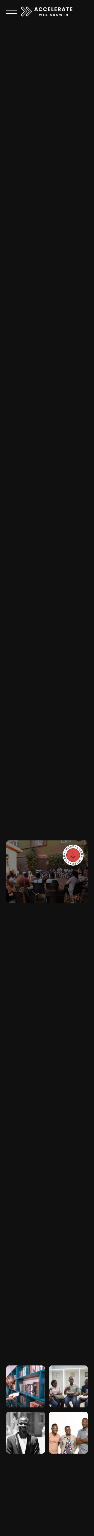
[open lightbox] (25, 1386)
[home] (47, 11)
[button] (11, 11)
